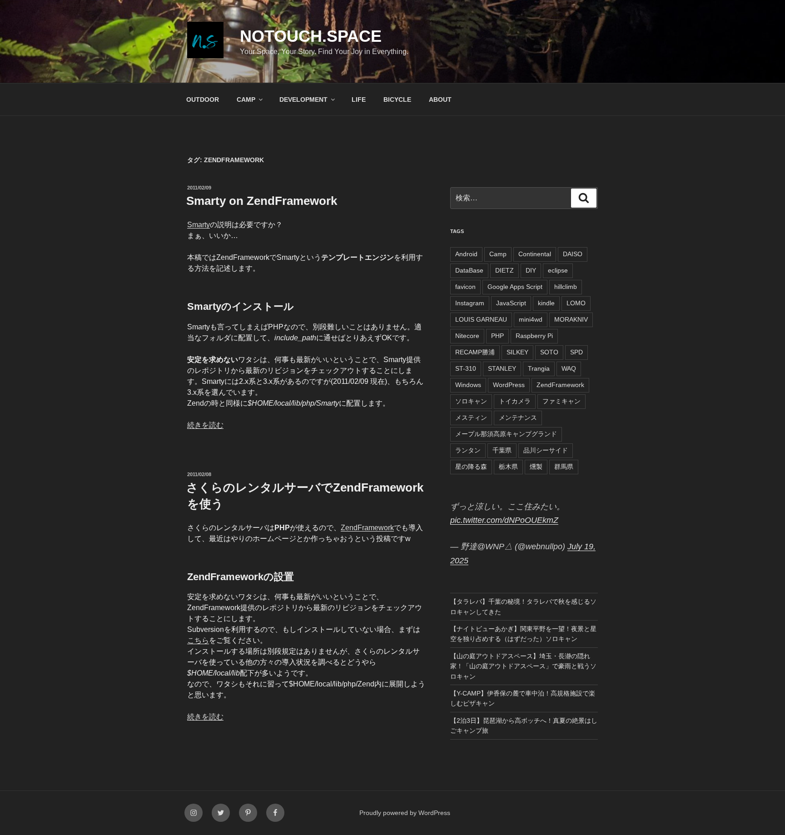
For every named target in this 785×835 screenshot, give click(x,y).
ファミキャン (561, 401)
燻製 (536, 466)
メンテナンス (518, 417)
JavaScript (511, 303)
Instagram (469, 303)
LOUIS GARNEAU (481, 319)
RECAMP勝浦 (475, 352)
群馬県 (563, 466)
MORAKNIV (571, 319)
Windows (468, 384)
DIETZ (504, 270)
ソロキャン (471, 401)
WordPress (509, 384)
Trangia (539, 368)
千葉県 (502, 450)
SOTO (549, 352)
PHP (497, 335)
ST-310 (465, 368)
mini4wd (530, 319)
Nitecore (467, 335)
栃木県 (508, 466)
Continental (534, 254)
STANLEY (502, 368)
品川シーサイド (545, 450)
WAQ (568, 368)
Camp (498, 254)
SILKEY (517, 352)
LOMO (576, 303)
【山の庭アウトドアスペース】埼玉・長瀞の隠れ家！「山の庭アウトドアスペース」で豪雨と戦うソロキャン (523, 666)
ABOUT (440, 99)
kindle (546, 303)
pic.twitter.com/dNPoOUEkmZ (504, 520)
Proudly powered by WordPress (404, 812)
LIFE (359, 99)
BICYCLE (397, 99)
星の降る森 (471, 466)
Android (466, 254)
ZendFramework (367, 528)
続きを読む (205, 425)
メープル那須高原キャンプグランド (506, 433)
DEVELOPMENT (303, 99)
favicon (465, 286)
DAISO (572, 254)
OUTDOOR (202, 99)
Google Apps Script (514, 286)
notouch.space (311, 36)
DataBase (469, 270)
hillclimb (565, 286)
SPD (576, 352)
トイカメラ (515, 401)
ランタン (468, 450)
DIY (531, 270)
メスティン (471, 417)
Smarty (198, 225)
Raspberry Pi (534, 335)
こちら (198, 640)
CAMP (246, 99)
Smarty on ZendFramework (261, 201)
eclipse (558, 270)
